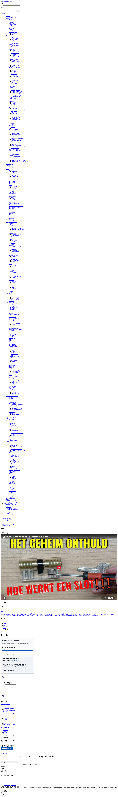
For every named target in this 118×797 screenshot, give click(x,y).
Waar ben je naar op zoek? (6, 531)
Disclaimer (5, 709)
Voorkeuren (4, 791)
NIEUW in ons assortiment (78, 615)
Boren (6, 611)
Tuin (58, 615)
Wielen (70, 615)
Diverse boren (58, 613)
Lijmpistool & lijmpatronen (109, 614)
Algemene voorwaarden (8, 706)
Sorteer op (3, 683)
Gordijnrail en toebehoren (50, 614)
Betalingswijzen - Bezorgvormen (91, 615)
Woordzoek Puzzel (52, 620)
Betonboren (21, 613)
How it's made (6, 733)
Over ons (12, 620)
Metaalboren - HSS (5, 613)
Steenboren (26, 613)
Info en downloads (18, 620)
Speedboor (39, 613)
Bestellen (14, 785)
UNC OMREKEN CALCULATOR (31, 620)
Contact (5, 719)
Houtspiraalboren (33, 613)
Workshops (5, 732)
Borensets (53, 613)
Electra (24, 614)
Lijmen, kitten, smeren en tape (96, 614)
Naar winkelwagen (8, 785)
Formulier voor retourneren (9, 711)
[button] (6, 14)
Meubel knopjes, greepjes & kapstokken (20, 615)
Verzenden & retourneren (8, 708)
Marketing (4, 794)
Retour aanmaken (6, 748)
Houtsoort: (4, 652)
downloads (5, 730)
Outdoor (41, 615)
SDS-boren (48, 613)
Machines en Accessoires (6, 615)
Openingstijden (6, 718)
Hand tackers (68, 614)
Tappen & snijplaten (66, 613)
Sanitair (55, 615)
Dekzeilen (20, 614)
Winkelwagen (4, 753)
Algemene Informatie (5, 620)
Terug (4, 623)
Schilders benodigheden (48, 615)
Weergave (3, 682)
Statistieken (4, 793)
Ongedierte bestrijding (34, 615)
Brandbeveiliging (14, 614)
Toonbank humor (7, 720)
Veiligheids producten (64, 615)
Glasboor (43, 613)
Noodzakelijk (5, 790)
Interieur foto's (6, 722)
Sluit (2, 785)
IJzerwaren (87, 614)
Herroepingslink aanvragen (9, 713)
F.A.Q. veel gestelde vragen (9, 710)
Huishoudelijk (82, 614)
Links (4, 723)
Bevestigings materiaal (6, 614)
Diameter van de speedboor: (8, 647)
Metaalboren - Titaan (13, 613)
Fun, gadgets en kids (40, 614)
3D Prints (3, 611)
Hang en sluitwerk (75, 614)
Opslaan (2, 795)
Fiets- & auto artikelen (31, 614)
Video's (4, 731)
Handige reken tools (43, 620)
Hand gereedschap (60, 614)
